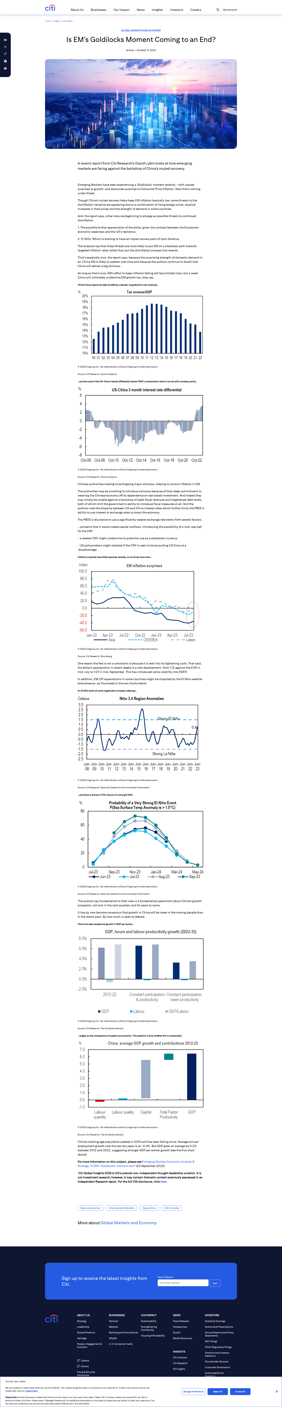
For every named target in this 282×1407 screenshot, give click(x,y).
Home (47, 21)
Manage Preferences (193, 1391)
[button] (77, 11)
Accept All (240, 1391)
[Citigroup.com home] (52, 1318)
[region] (141, 1392)
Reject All (217, 1391)
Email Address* (165, 1277)
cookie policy (31, 1391)
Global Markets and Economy (141, 30)
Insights (56, 21)
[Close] (276, 1391)
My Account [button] (230, 9)
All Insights (68, 21)
